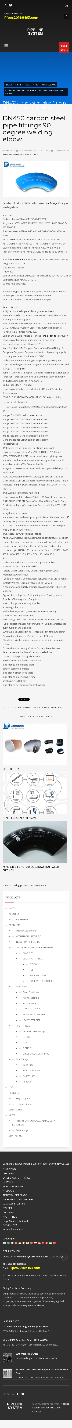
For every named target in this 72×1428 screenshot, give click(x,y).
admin (9, 150)
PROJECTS (14, 1092)
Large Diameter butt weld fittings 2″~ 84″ (16, 1223)
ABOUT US (14, 913)
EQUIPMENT (22, 919)
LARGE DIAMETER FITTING (36, 1053)
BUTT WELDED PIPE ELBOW (30, 707)
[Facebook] (5, 5)
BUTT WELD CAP (38, 975)
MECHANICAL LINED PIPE (28, 936)
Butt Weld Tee (30, 1076)
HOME (12, 908)
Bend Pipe (28, 1064)
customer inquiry (25, 1104)
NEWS (12, 1115)
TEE (31, 969)
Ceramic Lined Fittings (34, 1031)
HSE (11, 1087)
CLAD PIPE (28, 953)
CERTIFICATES (16, 1109)
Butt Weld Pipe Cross (27, 1353)
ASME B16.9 (19, 259)
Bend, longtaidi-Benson (19, 817)
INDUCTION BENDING (13, 1186)
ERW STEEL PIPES (32, 1008)
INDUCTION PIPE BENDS (28, 941)
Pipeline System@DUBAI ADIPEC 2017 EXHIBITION (33, 1122)
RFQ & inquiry (23, 1098)
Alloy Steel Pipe (31, 997)
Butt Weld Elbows (13, 154)
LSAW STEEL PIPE (31, 1020)
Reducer (27, 1081)
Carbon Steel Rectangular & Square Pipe (25, 1326)
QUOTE (64, 47)
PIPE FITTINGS (23, 1025)
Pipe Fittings (31, 154)
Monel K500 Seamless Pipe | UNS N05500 (25, 1340)
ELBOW (33, 964)
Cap (25, 1042)
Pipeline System (26, 1256)
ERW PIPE (7, 1208)
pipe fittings (51, 203)
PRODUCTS (14, 925)
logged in (21, 885)
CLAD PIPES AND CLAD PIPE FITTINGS (34, 947)
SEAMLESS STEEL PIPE (34, 1014)
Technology (22, 1130)
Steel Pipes (22, 986)
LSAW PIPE (8, 1182)
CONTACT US (15, 1135)
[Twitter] (10, 5)
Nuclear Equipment (26, 930)
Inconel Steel (29, 1003)
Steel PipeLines (31, 992)
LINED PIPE (8, 1173)
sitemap (41, 1305)
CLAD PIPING (9, 1169)
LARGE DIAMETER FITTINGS (16, 1177)
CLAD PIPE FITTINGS (33, 958)
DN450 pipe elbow (53, 707)
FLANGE (27, 1048)
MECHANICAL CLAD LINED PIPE (18, 1199)
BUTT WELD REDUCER (41, 981)
